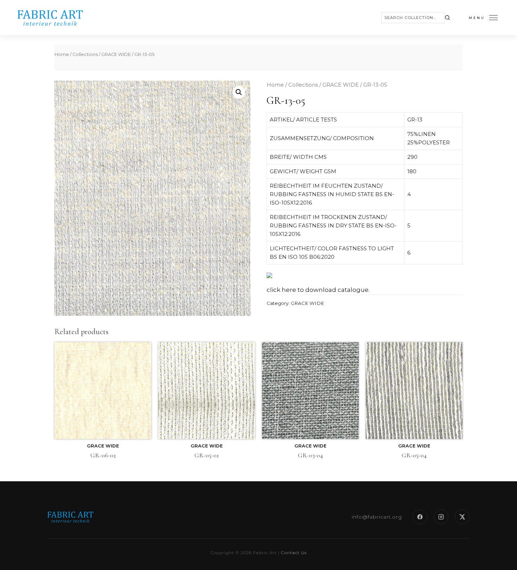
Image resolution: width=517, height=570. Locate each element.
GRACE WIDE (116, 54)
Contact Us (294, 552)
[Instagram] (441, 516)
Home (62, 54)
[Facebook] (420, 516)
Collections (85, 54)
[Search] (447, 17)
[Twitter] (462, 516)
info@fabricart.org (377, 517)
